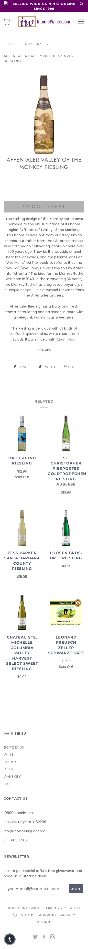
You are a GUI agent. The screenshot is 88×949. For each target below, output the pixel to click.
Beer (9, 769)
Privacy (67, 915)
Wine (9, 754)
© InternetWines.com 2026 (35, 908)
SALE (8, 784)
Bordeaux (14, 747)
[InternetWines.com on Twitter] (35, 937)
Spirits (10, 762)
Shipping (47, 915)
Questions (23, 915)
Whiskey (12, 776)
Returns (44, 922)
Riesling (34, 44)
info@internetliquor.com (24, 831)
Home (9, 44)
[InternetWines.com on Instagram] (52, 937)
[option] (44, 114)
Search (72, 908)
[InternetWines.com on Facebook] (44, 937)
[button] (10, 939)
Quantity (44, 180)
